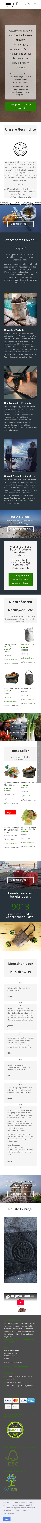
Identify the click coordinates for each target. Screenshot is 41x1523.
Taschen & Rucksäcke (20, 516)
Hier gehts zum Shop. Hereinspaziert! (20, 106)
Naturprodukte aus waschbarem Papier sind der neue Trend (20, 1234)
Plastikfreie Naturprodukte (20, 1181)
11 (38, 767)
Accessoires (21, 867)
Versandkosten (12, 660)
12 (38, 769)
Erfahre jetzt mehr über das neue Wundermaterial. (20, 579)
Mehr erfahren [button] (8, 1513)
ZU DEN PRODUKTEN (20, 223)
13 (38, 771)
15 (38, 776)
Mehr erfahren (20, 1269)
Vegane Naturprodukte (20, 720)
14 (38, 774)
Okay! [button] (7, 1519)
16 (38, 778)
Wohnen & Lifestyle (20, 211)
